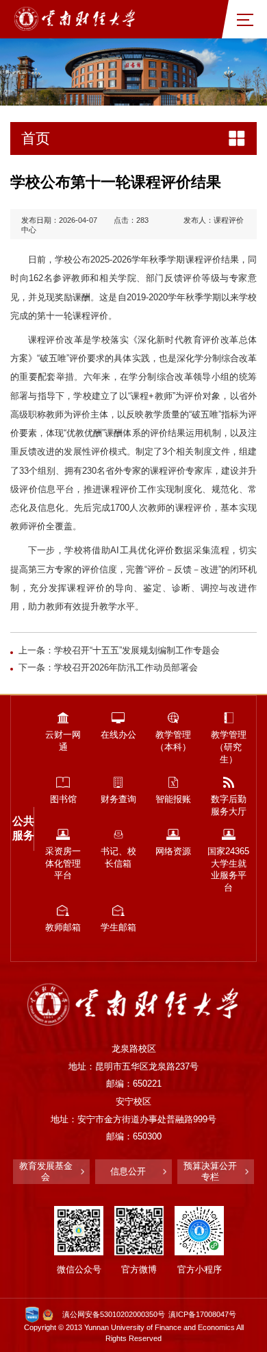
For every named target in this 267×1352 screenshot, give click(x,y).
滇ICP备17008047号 (202, 1314)
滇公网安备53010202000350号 (113, 1314)
